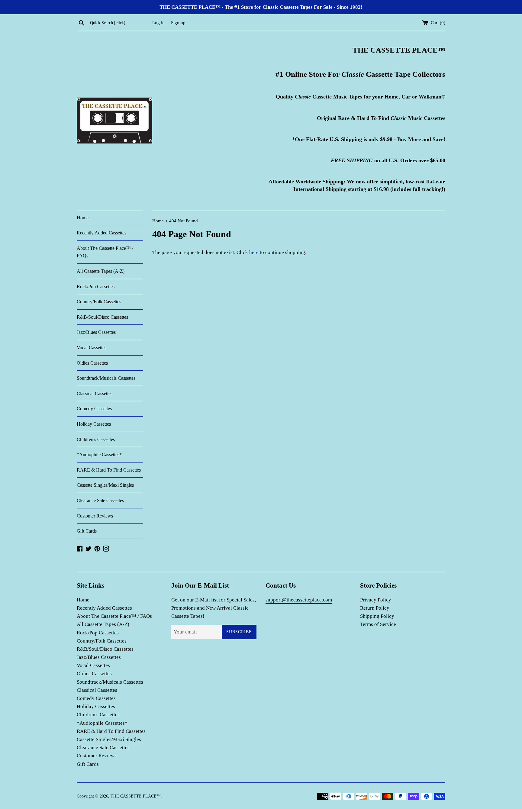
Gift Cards (87, 530)
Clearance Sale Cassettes (100, 500)
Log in (158, 22)
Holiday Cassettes (94, 424)
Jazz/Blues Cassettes (96, 332)
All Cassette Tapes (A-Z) (100, 271)
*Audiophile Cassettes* (99, 454)
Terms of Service (378, 624)
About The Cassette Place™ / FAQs (105, 252)
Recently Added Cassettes (101, 232)
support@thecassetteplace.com (299, 600)
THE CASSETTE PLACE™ (136, 796)
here (254, 252)
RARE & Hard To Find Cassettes (109, 469)
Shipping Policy (377, 616)
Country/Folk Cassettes (99, 301)
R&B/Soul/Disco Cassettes (102, 317)
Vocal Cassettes (91, 347)
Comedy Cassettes (94, 408)
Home (83, 217)
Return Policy (374, 608)
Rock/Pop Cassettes (95, 286)
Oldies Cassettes (92, 363)
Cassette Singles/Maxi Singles (105, 485)
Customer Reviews (95, 515)
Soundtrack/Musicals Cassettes (106, 378)
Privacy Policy (375, 600)
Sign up (178, 22)
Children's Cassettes (96, 439)
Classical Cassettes (94, 393)
